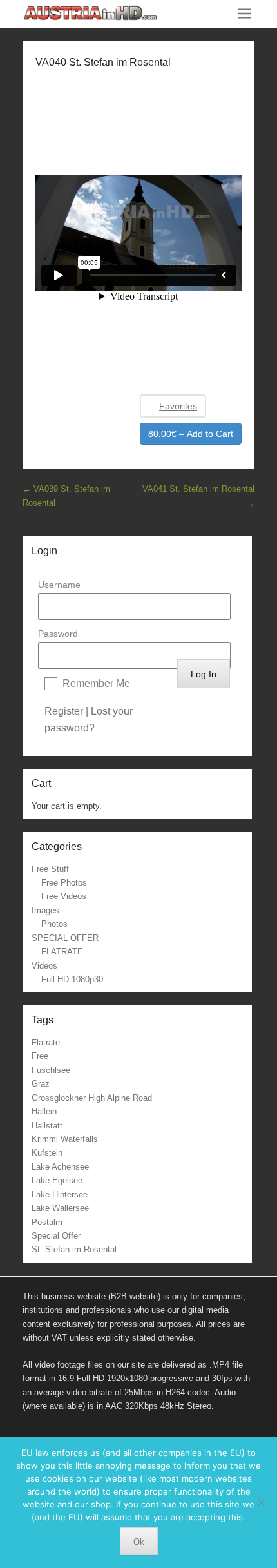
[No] (260, 1502)
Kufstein (47, 1152)
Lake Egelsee (57, 1180)
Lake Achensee (60, 1167)
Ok (138, 1542)
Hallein (44, 1111)
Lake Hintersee (60, 1194)
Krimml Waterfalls (65, 1139)
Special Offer (56, 1236)
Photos (54, 924)
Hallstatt (47, 1125)
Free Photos (64, 882)
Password (58, 633)
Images (45, 910)
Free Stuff (50, 869)
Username (59, 584)
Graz (41, 1084)
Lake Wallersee (60, 1208)
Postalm (47, 1222)
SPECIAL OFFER (65, 938)
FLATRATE (62, 951)
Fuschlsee (51, 1070)
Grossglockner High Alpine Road (92, 1098)
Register (63, 711)
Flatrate (46, 1042)
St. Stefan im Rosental (74, 1249)
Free (40, 1056)
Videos (44, 966)
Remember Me (96, 683)
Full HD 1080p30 (72, 979)
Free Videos (63, 896)
